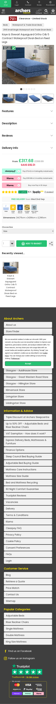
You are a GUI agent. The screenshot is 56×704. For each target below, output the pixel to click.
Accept (28, 364)
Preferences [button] (15, 358)
